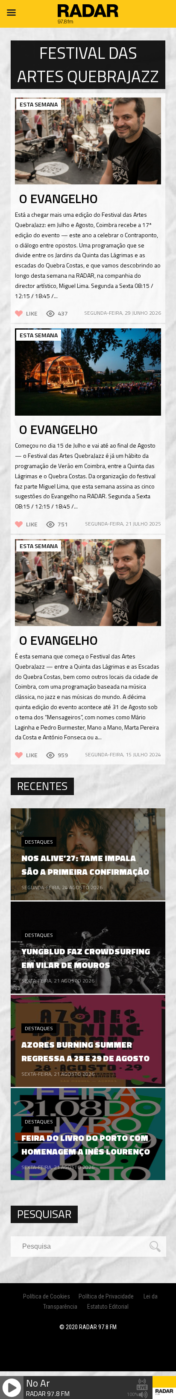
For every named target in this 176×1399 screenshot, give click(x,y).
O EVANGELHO (58, 198)
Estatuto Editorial (108, 1306)
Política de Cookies (46, 1296)
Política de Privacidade (106, 1296)
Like (32, 313)
